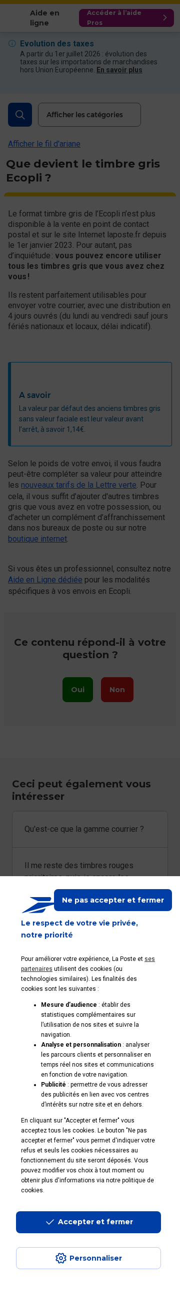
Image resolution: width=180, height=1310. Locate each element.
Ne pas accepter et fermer (113, 900)
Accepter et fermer (95, 1221)
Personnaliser (96, 1258)
